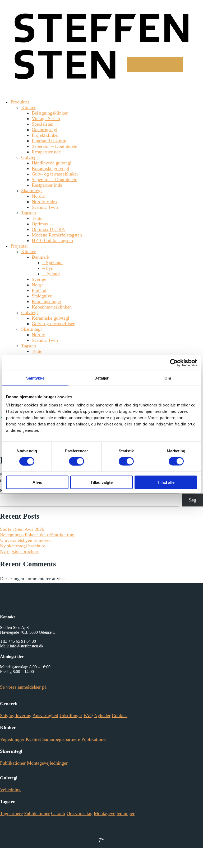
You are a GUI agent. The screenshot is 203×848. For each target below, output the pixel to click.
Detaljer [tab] (101, 378)
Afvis (37, 482)
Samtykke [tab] (35, 378)
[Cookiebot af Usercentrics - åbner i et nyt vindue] (174, 363)
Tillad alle (165, 482)
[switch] (76, 461)
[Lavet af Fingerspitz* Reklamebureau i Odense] (101, 840)
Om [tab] (167, 378)
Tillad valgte (101, 482)
